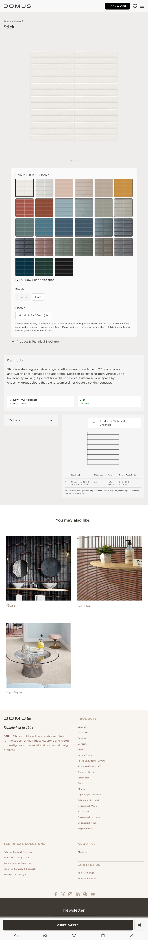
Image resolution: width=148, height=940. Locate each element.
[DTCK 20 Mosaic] (24, 247)
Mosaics (14, 420)
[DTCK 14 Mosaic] (123, 188)
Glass (80, 749)
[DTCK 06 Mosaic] (44, 267)
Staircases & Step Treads (17, 857)
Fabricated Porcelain (89, 800)
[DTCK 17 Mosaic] (84, 207)
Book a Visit (117, 6)
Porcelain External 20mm (91, 760)
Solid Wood (84, 811)
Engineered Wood (87, 806)
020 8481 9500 (86, 873)
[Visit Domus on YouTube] (92, 894)
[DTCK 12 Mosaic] (24, 207)
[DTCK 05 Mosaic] (24, 227)
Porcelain (83, 732)
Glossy (23, 297)
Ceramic (82, 738)
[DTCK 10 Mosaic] (84, 227)
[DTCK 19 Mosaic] (123, 227)
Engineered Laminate (89, 817)
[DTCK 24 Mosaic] (64, 247)
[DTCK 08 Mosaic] (44, 227)
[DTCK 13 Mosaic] (44, 207)
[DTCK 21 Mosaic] (123, 207)
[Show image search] (74, 935)
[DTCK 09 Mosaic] (64, 227)
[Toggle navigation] (142, 6)
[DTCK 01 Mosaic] (24, 188)
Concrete (83, 743)
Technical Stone (86, 772)
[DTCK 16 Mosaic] (44, 188)
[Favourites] (135, 6)
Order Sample (68, 925)
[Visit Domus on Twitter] (63, 894)
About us (82, 852)
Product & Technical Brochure (38, 341)
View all (82, 727)
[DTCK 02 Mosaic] (64, 188)
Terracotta (83, 777)
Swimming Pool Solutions (17, 863)
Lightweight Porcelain (89, 794)
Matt (38, 297)
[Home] (17, 6)
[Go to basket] (103, 935)
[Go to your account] (131, 935)
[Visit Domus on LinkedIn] (78, 894)
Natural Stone (85, 755)
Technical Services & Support (19, 868)
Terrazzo (82, 783)
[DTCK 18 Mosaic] (104, 227)
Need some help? (87, 878)
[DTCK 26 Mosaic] (104, 247)
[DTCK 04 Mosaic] (104, 207)
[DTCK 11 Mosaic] (24, 267)
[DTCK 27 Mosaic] (123, 247)
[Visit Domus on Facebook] (55, 894)
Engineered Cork (87, 828)
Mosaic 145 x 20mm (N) (33, 315)
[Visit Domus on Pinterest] (85, 894)
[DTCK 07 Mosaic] (64, 207)
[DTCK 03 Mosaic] (104, 188)
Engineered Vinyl (87, 822)
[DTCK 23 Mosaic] (44, 247)
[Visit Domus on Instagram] (70, 894)
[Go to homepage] (16, 935)
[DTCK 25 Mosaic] (84, 247)
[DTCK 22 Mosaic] (84, 188)
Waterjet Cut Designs (15, 874)
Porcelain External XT (89, 766)
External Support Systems (18, 852)
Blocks (81, 789)
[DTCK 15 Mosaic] (64, 267)
